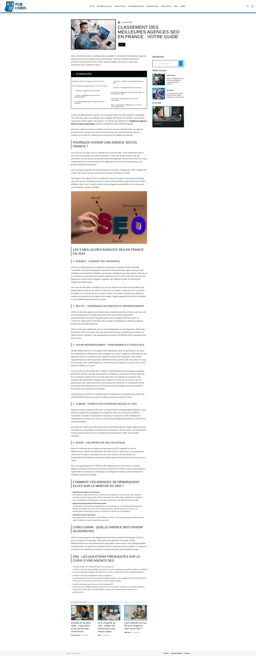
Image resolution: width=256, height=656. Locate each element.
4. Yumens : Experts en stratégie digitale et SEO (128, 82)
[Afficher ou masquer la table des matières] (118, 74)
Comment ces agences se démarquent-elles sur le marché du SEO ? (128, 93)
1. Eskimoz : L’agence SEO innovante (87, 91)
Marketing (169, 90)
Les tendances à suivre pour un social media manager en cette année (175, 95)
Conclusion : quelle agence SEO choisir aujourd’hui (125, 99)
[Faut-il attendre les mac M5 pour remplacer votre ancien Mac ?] (135, 612)
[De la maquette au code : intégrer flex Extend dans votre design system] (109, 612)
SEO (122, 44)
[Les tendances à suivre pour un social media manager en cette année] (159, 93)
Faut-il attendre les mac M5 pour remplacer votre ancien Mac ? (135, 626)
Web (99, 635)
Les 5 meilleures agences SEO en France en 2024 (89, 86)
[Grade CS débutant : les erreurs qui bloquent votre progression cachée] (159, 79)
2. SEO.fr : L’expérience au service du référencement (87, 96)
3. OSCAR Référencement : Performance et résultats (89, 102)
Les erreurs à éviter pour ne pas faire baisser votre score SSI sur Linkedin (167, 119)
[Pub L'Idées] (15, 6)
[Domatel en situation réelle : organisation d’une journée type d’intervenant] (82, 612)
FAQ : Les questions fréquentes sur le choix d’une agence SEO (126, 105)
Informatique (75, 635)
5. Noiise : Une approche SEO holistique (127, 87)
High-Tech (127, 632)
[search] (248, 6)
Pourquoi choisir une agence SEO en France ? (88, 81)
